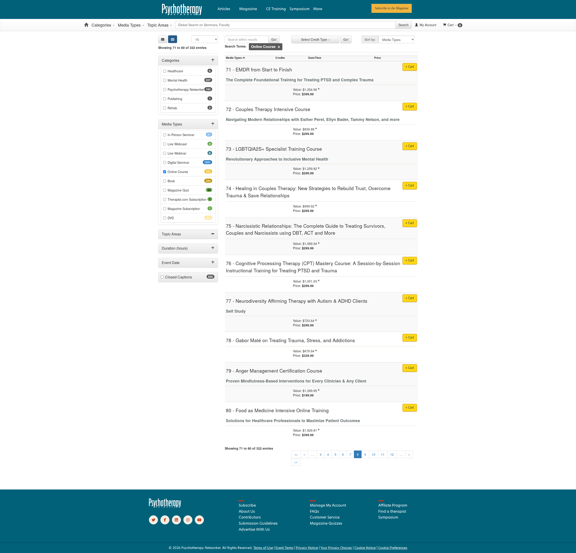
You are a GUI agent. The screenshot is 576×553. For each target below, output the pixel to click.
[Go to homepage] (165, 506)
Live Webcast (183, 144)
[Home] (86, 24)
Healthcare (182, 71)
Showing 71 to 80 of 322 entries (182, 47)
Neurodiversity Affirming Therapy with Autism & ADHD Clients (301, 300)
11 (383, 454)
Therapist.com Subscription (190, 199)
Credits (280, 58)
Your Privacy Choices (336, 548)
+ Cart (409, 66)
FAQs (314, 511)
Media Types (130, 25)
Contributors (250, 517)
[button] (162, 39)
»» (296, 462)
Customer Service (325, 517)
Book (179, 181)
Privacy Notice (307, 548)
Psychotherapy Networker (190, 89)
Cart (454, 25)
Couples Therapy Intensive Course (273, 109)
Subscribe (247, 505)
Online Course (186, 171)
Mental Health (185, 80)
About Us (247, 511)
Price (377, 58)
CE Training (276, 8)
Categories (102, 25)
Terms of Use (263, 548)
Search (403, 25)
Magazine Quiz (185, 190)
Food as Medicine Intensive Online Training (282, 410)
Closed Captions (187, 277)
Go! (274, 39)
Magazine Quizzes (326, 523)
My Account (427, 25)
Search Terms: (236, 46)
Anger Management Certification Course (279, 370)
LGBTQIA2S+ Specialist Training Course (279, 148)
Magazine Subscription (190, 208)
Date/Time (314, 58)
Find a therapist (392, 511)
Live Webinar (183, 153)
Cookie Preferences (392, 548)
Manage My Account (328, 505)
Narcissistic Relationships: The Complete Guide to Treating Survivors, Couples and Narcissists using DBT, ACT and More (305, 229)
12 (392, 454)
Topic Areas (158, 25)
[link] (391, 8)
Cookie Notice (365, 548)
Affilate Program (392, 505)
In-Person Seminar (188, 134)
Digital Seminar (187, 162)
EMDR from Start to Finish (264, 69)
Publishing (181, 98)
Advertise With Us (254, 529)
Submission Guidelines (258, 523)
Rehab (178, 108)
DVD (179, 218)
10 (373, 454)
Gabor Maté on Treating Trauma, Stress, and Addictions (295, 340)
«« (296, 454)
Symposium (300, 8)
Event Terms (284, 548)
